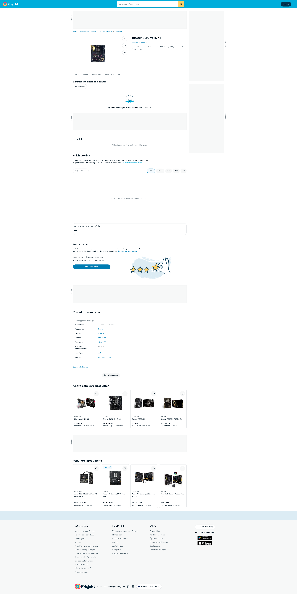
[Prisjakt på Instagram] (133, 586)
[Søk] (181, 4)
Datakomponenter (105, 31)
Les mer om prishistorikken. (132, 163)
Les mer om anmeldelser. (127, 251)
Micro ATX (102, 342)
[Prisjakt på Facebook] (128, 586)
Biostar (101, 329)
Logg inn (286, 4)
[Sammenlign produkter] (124, 52)
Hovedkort (118, 31)
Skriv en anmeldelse (139, 43)
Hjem (75, 31)
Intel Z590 (102, 338)
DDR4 (100, 353)
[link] (86, 409)
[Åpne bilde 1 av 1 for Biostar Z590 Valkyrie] (97, 53)
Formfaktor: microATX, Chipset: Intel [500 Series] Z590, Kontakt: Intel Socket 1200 (158, 48)
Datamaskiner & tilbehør (87, 31)
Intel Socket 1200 (104, 357)
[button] (124, 38)
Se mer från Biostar (80, 367)
